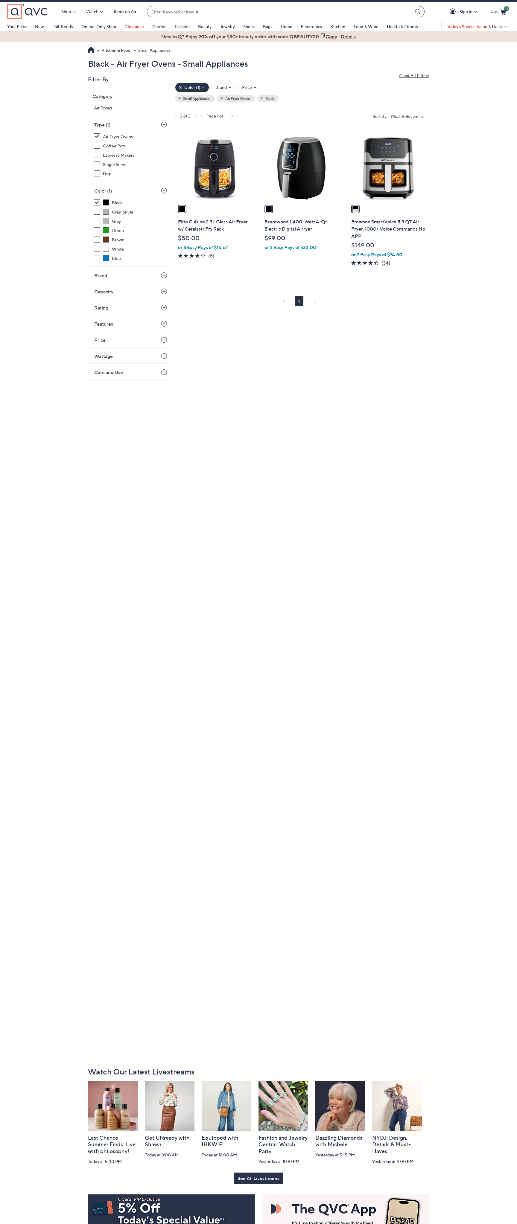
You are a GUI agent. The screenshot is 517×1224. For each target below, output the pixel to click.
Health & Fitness (402, 26)
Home (286, 26)
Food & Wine (366, 26)
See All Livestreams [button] (258, 1178)
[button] (454, 12)
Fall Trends (62, 26)
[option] (258, 36)
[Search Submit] (418, 11)
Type (102, 125)
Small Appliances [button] (196, 98)
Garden (159, 26)
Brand (100, 275)
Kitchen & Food (116, 50)
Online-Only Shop (98, 26)
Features (103, 324)
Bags (267, 26)
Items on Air (125, 11)
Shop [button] (66, 11)
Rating (101, 308)
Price (100, 340)
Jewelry (227, 26)
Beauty (205, 26)
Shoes (249, 26)
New (39, 26)
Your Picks (17, 26)
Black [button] (269, 98)
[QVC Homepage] (91, 50)
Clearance (134, 26)
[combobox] (279, 11)
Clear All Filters (414, 75)
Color (103, 191)
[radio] (182, 209)
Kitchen (337, 26)
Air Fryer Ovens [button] (237, 98)
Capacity (103, 292)
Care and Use (108, 372)
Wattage (103, 356)
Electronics (311, 26)
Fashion (182, 26)
